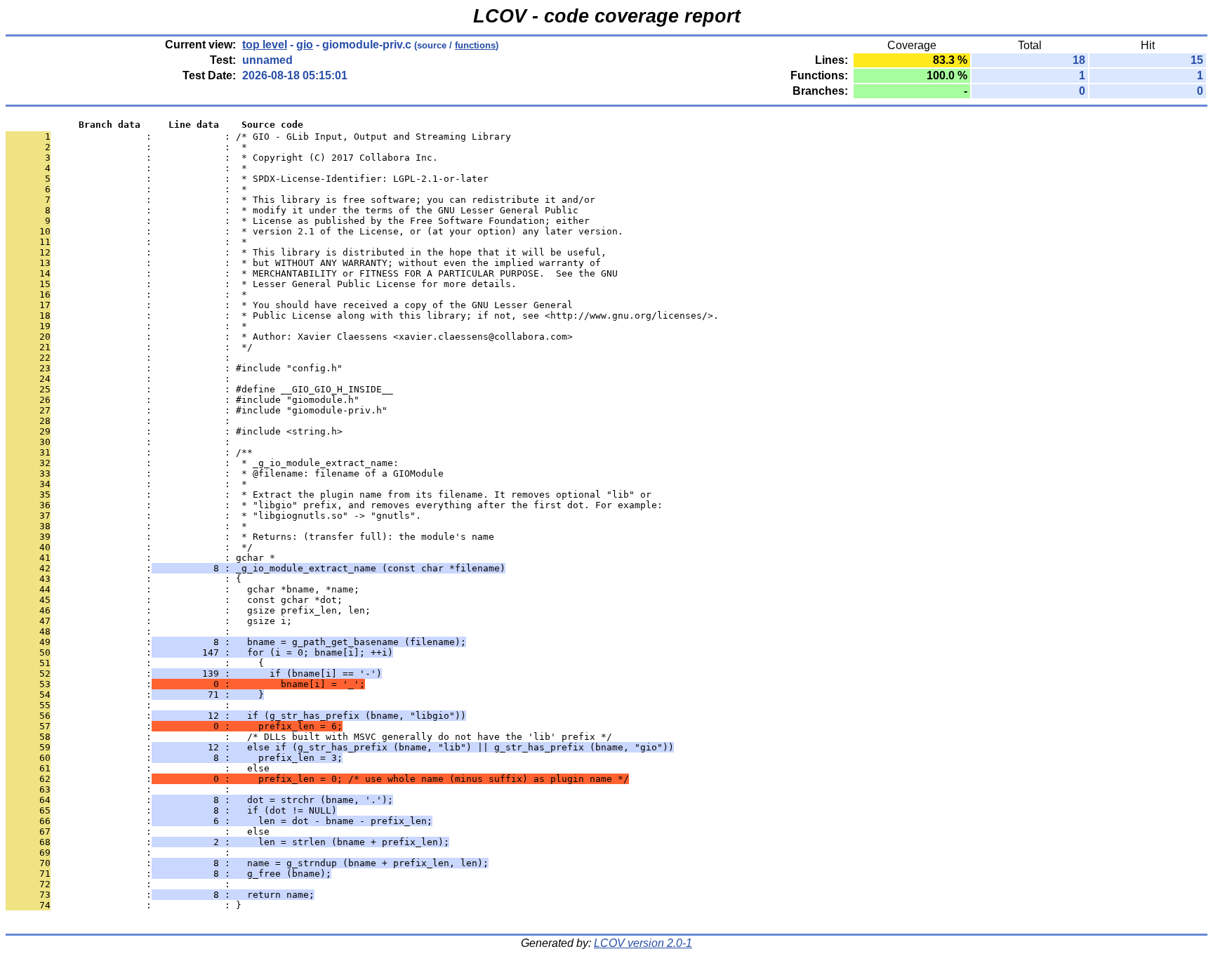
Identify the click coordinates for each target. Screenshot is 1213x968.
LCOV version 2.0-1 (643, 943)
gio (304, 45)
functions (475, 45)
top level (264, 45)
